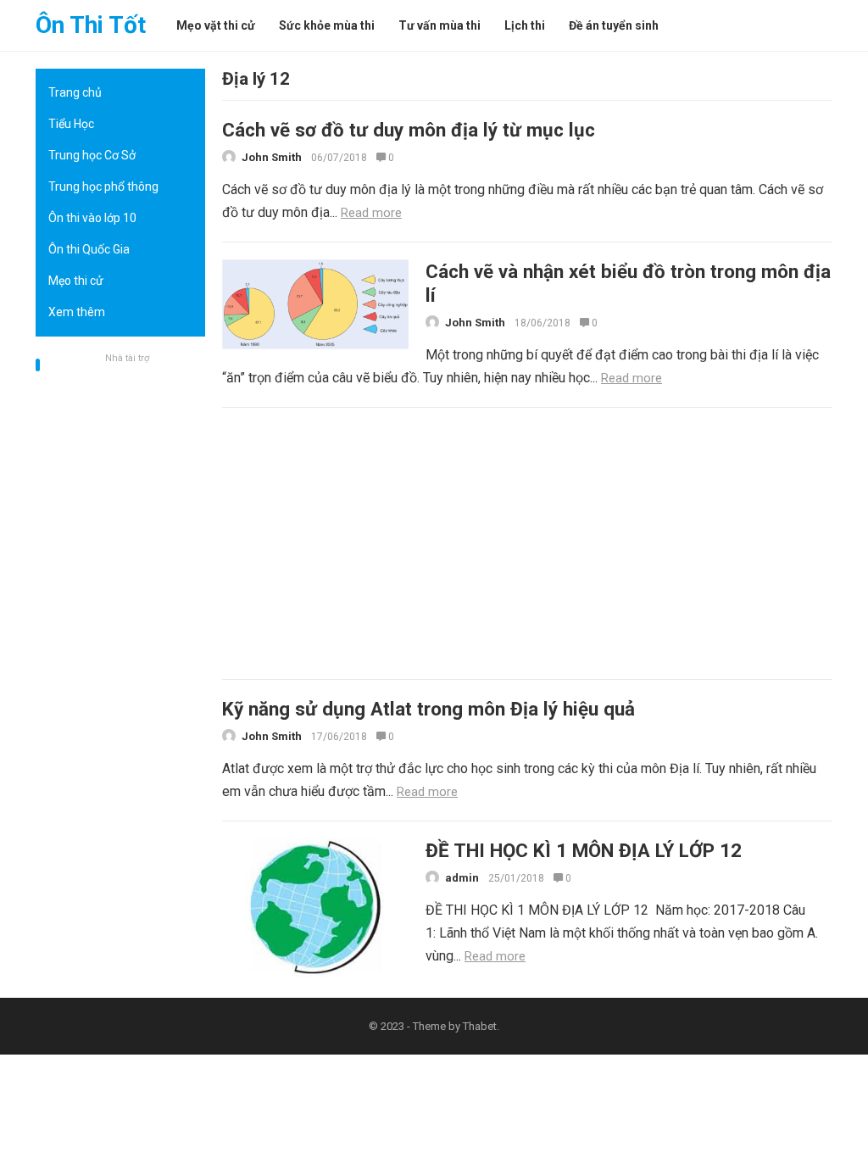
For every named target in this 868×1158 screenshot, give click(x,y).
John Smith (272, 157)
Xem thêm (76, 312)
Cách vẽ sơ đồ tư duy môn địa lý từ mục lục (408, 130)
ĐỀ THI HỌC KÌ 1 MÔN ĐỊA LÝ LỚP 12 (584, 850)
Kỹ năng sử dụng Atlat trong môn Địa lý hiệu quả (428, 709)
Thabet (480, 1026)
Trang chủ (75, 92)
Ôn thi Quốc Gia (89, 249)
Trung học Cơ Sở (92, 155)
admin (462, 877)
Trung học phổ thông (103, 186)
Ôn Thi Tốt (91, 25)
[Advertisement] (120, 623)
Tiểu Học (71, 124)
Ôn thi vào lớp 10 (92, 218)
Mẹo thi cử (75, 280)
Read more (371, 212)
